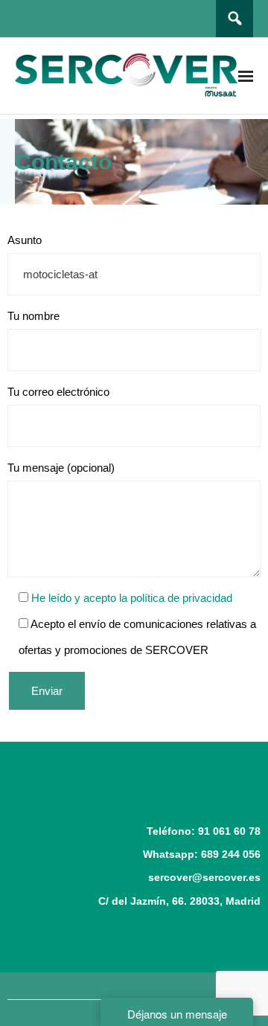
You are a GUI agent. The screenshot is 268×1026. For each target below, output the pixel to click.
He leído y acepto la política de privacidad (130, 597)
